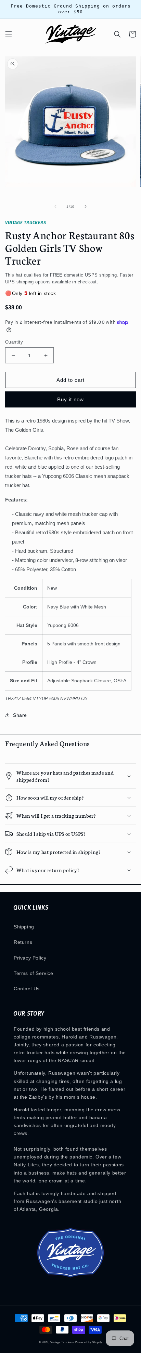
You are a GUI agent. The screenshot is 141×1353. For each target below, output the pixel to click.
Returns (23, 942)
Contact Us (27, 988)
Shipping (24, 926)
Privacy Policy (30, 958)
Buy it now (70, 399)
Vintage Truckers (62, 1342)
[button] (8, 34)
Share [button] (20, 715)
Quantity (14, 342)
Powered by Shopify (88, 1342)
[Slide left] (55, 206)
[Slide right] (85, 206)
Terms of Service (33, 973)
